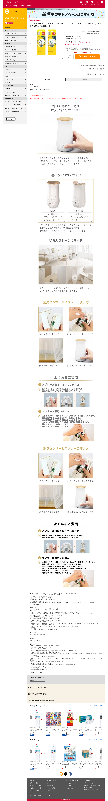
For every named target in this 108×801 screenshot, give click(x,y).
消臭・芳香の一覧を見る (95, 69)
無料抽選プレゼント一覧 (11, 40)
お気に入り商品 (34, 783)
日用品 (67, 9)
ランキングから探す (10, 60)
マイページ (50, 785)
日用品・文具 (39, 9)
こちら (48, 795)
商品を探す (33, 780)
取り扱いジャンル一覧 (36, 788)
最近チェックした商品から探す (13, 53)
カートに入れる (87, 56)
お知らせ (7, 76)
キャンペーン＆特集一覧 (11, 37)
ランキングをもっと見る (95, 705)
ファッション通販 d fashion (12, 111)
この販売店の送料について (92, 33)
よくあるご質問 (9, 79)
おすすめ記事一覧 (51, 780)
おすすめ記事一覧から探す (12, 63)
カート (48, 783)
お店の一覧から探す (10, 46)
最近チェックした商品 (36, 785)
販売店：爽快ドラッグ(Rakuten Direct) (89, 31)
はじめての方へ (9, 82)
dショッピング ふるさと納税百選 (13, 104)
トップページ (31, 9)
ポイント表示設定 (51, 788)
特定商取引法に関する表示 (12, 95)
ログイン (10, 119)
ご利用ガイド (8, 69)
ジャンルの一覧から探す (11, 50)
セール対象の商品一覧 (10, 34)
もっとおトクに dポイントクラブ (13, 108)
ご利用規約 (8, 88)
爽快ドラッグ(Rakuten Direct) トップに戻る (90, 65)
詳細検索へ (7, 27)
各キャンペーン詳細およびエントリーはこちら (78, 44)
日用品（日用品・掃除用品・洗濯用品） (54, 9)
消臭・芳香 (73, 9)
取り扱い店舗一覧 (34, 790)
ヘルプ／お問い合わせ (10, 72)
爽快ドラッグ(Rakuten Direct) (37, 681)
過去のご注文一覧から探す (12, 56)
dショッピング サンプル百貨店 (13, 101)
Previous (31, 717)
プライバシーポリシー (10, 92)
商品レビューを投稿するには (94, 74)
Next (101, 717)
